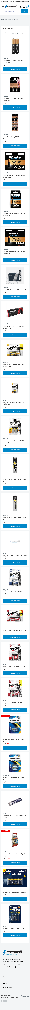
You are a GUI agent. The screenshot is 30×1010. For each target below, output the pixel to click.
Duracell (5, 58)
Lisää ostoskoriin (15, 69)
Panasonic (6, 737)
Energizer (5, 362)
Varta (4, 889)
